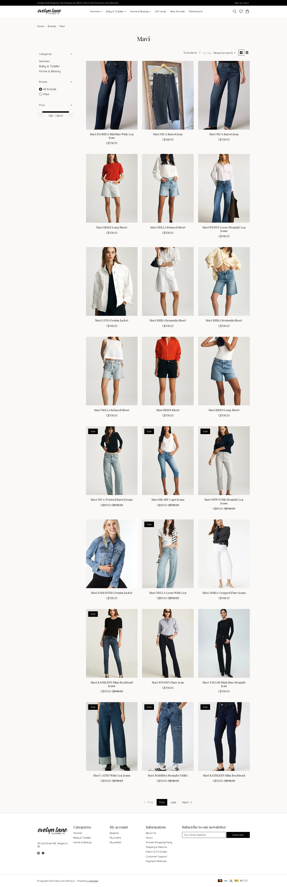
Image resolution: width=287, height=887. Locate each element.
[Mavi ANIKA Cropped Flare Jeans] (224, 553)
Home (40, 26)
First (162, 802)
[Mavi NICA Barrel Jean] (167, 95)
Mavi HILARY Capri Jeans (167, 499)
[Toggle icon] (234, 11)
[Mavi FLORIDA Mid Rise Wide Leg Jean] (112, 95)
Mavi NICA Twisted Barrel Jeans (112, 499)
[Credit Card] (231, 881)
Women (44, 61)
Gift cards (160, 11)
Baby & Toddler (49, 66)
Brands (52, 26)
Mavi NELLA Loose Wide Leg (168, 592)
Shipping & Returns (156, 847)
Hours (149, 837)
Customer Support (156, 856)
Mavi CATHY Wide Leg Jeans (111, 775)
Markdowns (196, 11)
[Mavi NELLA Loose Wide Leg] (167, 553)
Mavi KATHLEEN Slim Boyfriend (224, 775)
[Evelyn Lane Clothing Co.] (49, 11)
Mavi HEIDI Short (168, 410)
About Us (151, 833)
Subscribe (238, 834)
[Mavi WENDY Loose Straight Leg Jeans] (224, 188)
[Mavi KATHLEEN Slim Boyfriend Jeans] (112, 643)
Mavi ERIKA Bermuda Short (168, 320)
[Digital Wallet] (244, 881)
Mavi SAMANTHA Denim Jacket (111, 592)
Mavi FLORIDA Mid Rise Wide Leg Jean (112, 135)
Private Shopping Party (159, 842)
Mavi (46, 94)
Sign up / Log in (242, 3)
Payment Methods (156, 861)
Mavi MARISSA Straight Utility (168, 775)
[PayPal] (236, 881)
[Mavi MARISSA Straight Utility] (167, 736)
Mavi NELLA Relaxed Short (168, 227)
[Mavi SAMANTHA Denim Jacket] (112, 553)
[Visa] (225, 881)
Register (114, 833)
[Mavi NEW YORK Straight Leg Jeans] (224, 460)
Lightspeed (93, 881)
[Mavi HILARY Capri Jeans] (167, 460)
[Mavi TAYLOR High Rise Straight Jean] (224, 643)
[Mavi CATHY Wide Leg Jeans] (112, 736)
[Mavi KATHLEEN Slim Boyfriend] (224, 736)
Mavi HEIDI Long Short (111, 227)
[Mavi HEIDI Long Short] (112, 188)
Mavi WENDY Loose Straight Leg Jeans (224, 229)
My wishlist (115, 842)
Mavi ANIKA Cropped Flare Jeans (224, 592)
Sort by (207, 52)
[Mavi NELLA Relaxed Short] (167, 188)
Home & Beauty (50, 71)
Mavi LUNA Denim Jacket (111, 320)
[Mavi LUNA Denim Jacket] (112, 281)
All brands (49, 89)
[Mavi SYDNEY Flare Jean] (167, 643)
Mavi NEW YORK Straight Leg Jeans (223, 501)
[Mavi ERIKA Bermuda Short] (167, 281)
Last (173, 802)
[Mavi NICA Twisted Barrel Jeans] (112, 460)
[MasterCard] (220, 881)
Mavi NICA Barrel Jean (168, 134)
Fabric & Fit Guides (156, 851)
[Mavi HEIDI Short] (167, 371)
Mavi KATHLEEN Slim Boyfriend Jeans (112, 684)
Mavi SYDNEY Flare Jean (168, 682)
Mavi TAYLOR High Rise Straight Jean (224, 684)
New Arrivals (177, 11)
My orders (115, 837)
